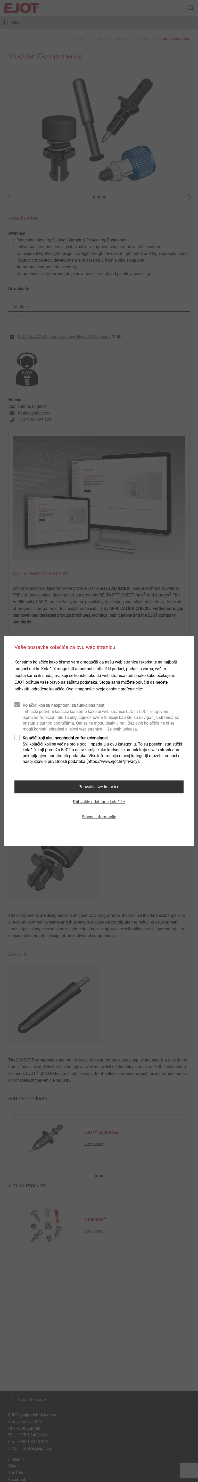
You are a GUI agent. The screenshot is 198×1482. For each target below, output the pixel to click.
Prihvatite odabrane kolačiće (99, 802)
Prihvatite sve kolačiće (98, 787)
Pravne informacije (99, 816)
